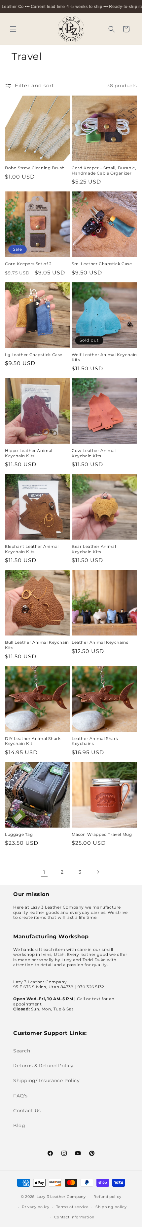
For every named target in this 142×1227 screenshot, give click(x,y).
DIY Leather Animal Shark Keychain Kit (32, 741)
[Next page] (97, 872)
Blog (19, 1125)
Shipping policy (111, 1207)
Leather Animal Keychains (100, 642)
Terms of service (72, 1207)
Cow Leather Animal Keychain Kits (94, 453)
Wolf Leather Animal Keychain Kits (104, 357)
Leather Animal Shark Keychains (95, 741)
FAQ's (20, 1096)
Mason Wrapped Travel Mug (102, 834)
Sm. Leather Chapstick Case (102, 263)
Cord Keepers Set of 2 (28, 263)
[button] (13, 29)
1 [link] (44, 872)
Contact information (74, 1217)
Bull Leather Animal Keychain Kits (37, 645)
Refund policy (107, 1196)
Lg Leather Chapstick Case (33, 354)
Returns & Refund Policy (43, 1066)
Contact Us (27, 1111)
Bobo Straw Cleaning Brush (35, 167)
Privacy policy (36, 1207)
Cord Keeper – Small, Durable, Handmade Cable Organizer (104, 170)
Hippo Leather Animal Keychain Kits (29, 453)
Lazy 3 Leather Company (61, 1196)
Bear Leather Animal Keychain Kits (94, 549)
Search (21, 1051)
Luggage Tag (19, 834)
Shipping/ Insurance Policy (46, 1081)
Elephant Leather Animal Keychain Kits (32, 549)
